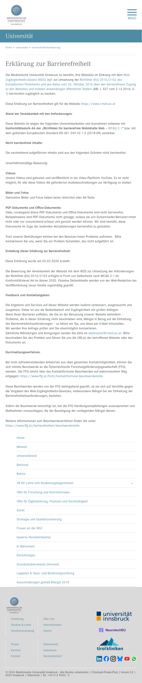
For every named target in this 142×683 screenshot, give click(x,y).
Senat (21, 510)
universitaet (22, 47)
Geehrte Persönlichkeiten (34, 537)
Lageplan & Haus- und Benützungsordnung (45, 573)
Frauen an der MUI (29, 528)
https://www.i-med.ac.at (98, 103)
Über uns (48, 619)
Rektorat (22, 464)
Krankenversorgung (22, 630)
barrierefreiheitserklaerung (46, 47)
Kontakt (16, 656)
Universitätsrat (27, 455)
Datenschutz (50, 644)
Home (9, 47)
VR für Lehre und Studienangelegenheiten (45, 483)
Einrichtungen (26, 555)
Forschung (17, 619)
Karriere (16, 650)
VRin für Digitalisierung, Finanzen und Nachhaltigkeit (52, 501)
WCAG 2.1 (115, 128)
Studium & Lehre (21, 625)
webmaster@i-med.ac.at (104, 333)
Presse (15, 644)
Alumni (47, 630)
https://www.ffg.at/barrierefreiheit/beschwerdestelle (43, 425)
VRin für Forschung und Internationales (43, 492)
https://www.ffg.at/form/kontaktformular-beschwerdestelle (61, 376)
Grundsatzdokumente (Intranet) (38, 564)
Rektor (21, 473)
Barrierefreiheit (52, 656)
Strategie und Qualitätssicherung (39, 519)
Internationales (52, 625)
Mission (22, 446)
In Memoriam (26, 546)
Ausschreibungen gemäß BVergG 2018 (43, 582)
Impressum (50, 650)
